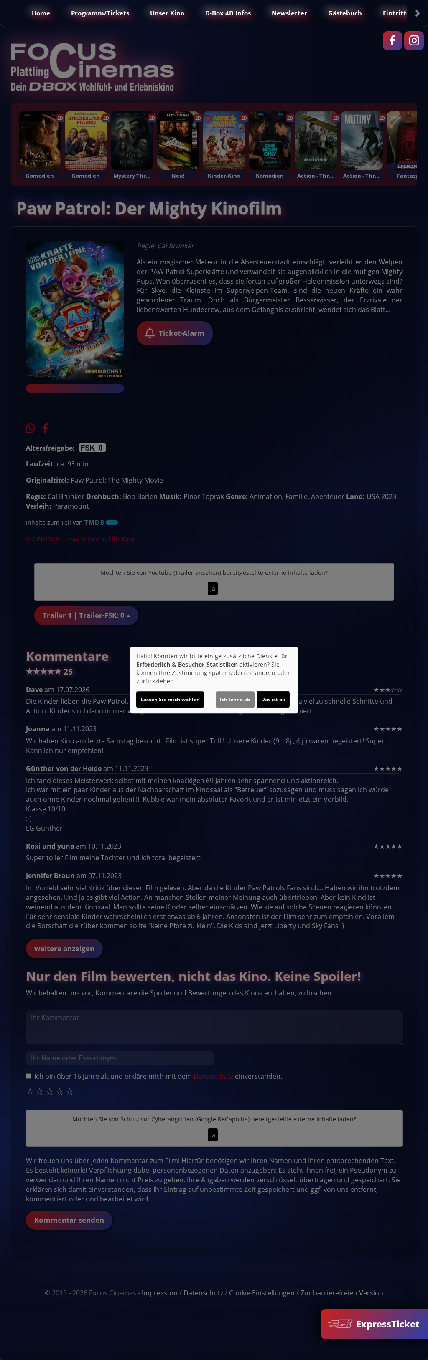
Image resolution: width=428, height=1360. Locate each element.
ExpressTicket (387, 1323)
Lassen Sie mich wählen (170, 699)
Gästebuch (345, 13)
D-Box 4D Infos (228, 13)
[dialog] (214, 680)
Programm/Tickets (100, 13)
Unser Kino (167, 13)
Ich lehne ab (235, 699)
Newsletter (289, 13)
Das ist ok (273, 699)
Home (41, 13)
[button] (11, 13)
